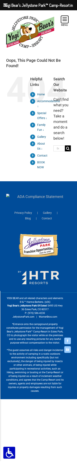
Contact (42, 155)
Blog (28, 218)
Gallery (41, 136)
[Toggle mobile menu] (65, 20)
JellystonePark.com (23, 316)
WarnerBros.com (48, 316)
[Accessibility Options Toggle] (9, 453)
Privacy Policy (23, 212)
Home (41, 94)
